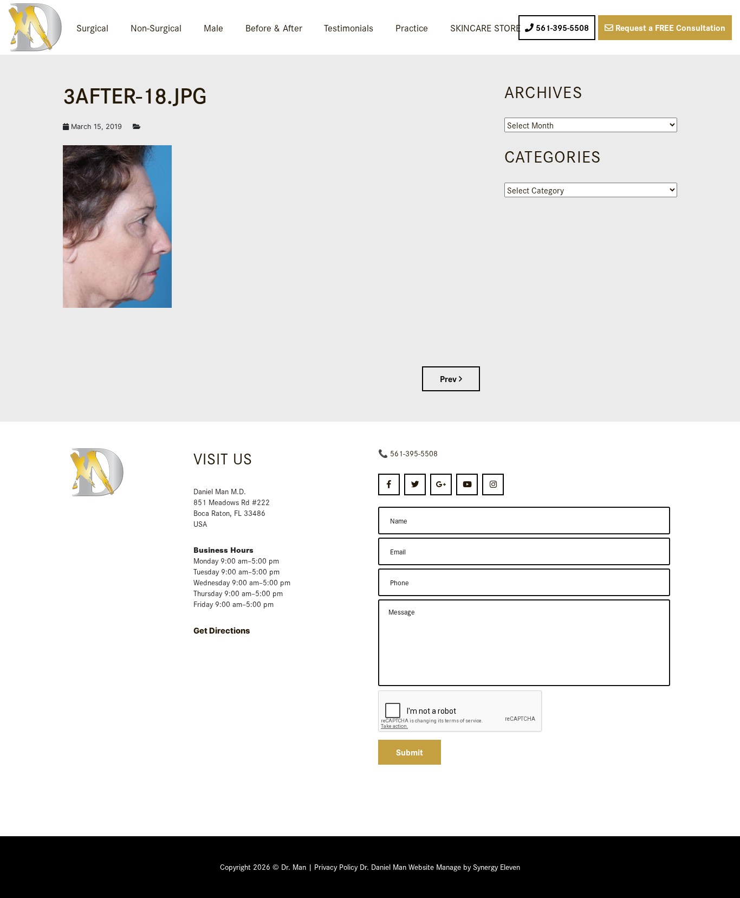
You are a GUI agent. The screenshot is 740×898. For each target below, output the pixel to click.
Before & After (273, 27)
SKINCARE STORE (485, 27)
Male (213, 27)
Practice (411, 27)
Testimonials (348, 27)
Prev (449, 378)
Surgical (92, 27)
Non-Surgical (156, 27)
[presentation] (460, 711)
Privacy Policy (336, 867)
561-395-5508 (414, 453)
